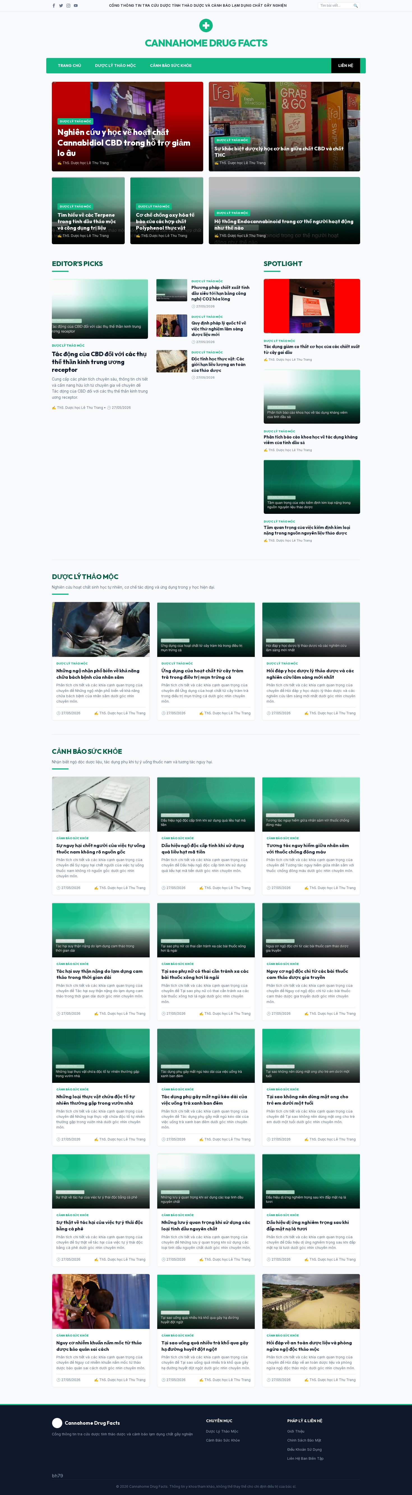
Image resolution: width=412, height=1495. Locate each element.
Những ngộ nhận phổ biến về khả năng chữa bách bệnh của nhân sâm (98, 674)
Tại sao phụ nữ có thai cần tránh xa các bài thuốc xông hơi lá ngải (205, 974)
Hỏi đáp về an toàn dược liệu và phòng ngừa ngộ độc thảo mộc (309, 1346)
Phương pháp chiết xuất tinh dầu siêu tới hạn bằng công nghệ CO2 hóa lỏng (220, 293)
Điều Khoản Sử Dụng (304, 1449)
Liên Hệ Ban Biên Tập (305, 1458)
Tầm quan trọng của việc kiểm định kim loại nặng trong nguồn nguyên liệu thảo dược (307, 530)
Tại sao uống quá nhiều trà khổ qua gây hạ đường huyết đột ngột (204, 1346)
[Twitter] (61, 6)
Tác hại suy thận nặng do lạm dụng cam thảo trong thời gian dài (99, 974)
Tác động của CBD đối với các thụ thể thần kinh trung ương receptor (99, 362)
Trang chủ (69, 65)
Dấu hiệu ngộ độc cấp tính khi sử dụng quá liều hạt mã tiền (202, 848)
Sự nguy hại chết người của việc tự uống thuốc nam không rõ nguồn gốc (100, 848)
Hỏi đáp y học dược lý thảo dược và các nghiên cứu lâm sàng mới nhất (310, 674)
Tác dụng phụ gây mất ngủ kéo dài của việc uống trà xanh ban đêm (204, 1099)
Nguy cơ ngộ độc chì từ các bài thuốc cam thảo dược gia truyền (307, 974)
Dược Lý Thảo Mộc (115, 65)
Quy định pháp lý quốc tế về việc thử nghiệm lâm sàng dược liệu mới (218, 328)
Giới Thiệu (295, 1431)
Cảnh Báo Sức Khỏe (171, 65)
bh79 (57, 1475)
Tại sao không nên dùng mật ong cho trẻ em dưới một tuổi (307, 1099)
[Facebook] (54, 6)
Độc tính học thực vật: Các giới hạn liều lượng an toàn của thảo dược (218, 364)
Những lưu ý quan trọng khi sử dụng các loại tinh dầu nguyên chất (205, 1225)
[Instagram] (68, 6)
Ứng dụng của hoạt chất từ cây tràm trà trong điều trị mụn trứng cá (202, 674)
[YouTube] (76, 6)
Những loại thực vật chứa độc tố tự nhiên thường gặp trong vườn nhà (95, 1099)
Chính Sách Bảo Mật (304, 1440)
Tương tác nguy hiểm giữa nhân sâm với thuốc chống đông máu (308, 848)
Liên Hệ (345, 65)
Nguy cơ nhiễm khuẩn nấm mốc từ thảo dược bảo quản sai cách (99, 1346)
